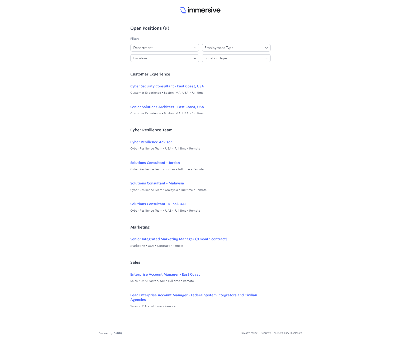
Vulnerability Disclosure (288, 333)
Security (266, 333)
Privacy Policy (249, 333)
